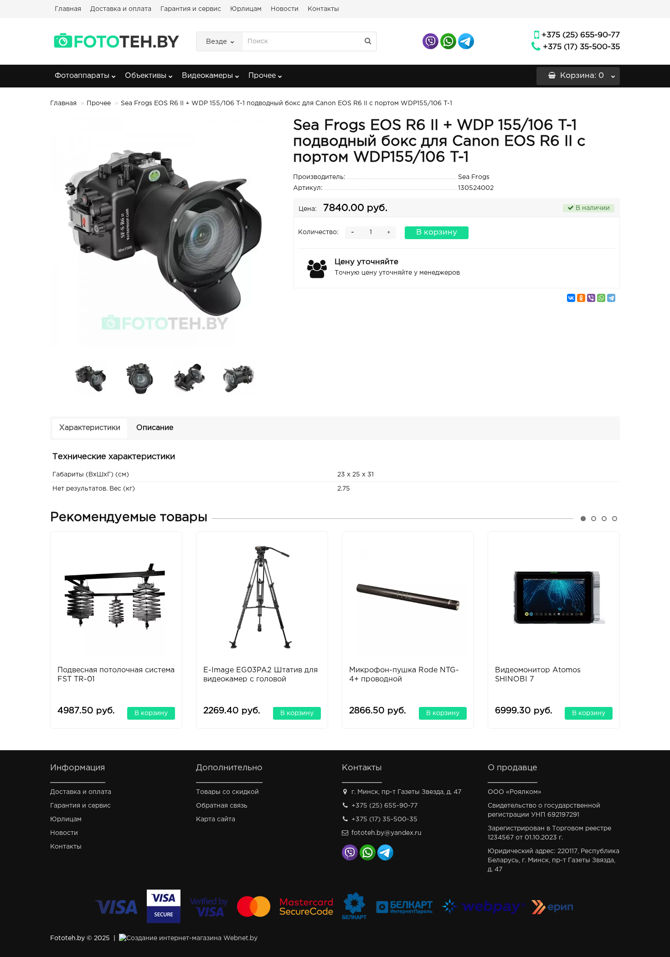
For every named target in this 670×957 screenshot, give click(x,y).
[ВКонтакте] (571, 298)
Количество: (318, 232)
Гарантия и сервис (190, 9)
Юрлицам (246, 9)
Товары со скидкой (227, 792)
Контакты (323, 9)
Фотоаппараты (82, 75)
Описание (154, 428)
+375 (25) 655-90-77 (580, 35)
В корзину (436, 232)
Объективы (145, 75)
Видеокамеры (207, 75)
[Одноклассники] (581, 298)
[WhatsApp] (601, 298)
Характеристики (89, 428)
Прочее (262, 75)
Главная (68, 9)
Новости (285, 9)
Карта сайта (215, 819)
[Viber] (591, 298)
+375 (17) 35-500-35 (581, 47)
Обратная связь (221, 806)
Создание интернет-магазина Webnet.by (192, 938)
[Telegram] (611, 298)
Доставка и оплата (120, 9)
